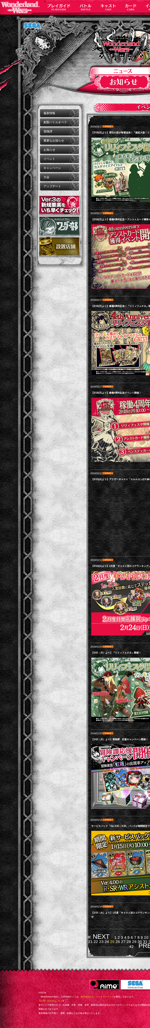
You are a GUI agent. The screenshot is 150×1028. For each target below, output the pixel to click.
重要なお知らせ (54, 140)
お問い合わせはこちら (52, 1000)
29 (134, 941)
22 (96, 941)
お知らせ (49, 149)
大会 (46, 177)
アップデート (52, 186)
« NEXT (98, 936)
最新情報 (49, 113)
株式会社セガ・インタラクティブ (97, 996)
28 (129, 941)
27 (123, 941)
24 (107, 941)
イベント (49, 158)
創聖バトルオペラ (55, 122)
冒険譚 (48, 131)
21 (90, 941)
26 (118, 941)
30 (140, 941)
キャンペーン (52, 168)
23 (101, 941)
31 (145, 941)
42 (131, 946)
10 (146, 937)
